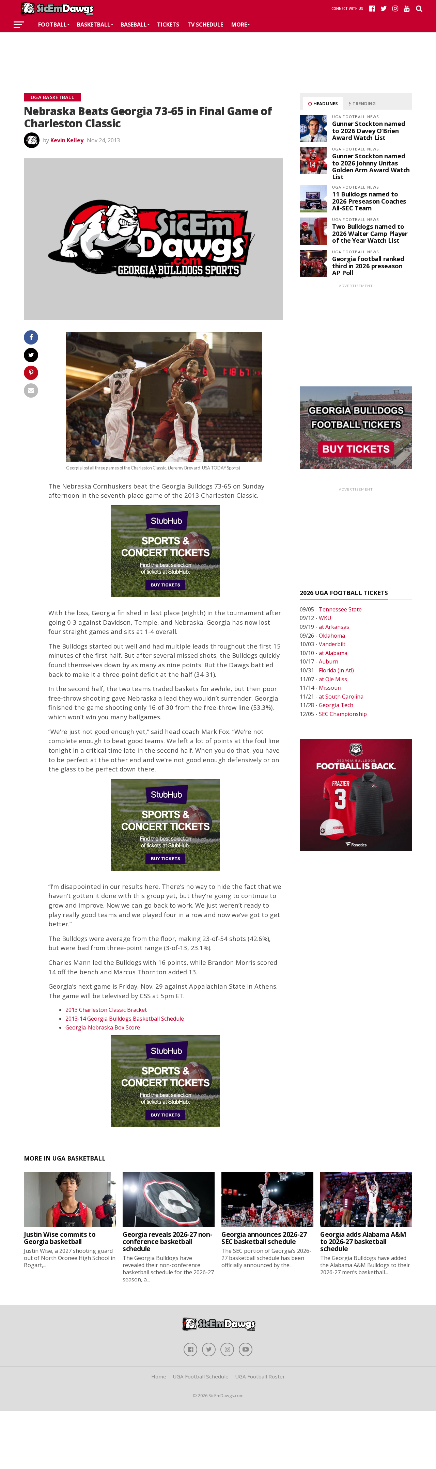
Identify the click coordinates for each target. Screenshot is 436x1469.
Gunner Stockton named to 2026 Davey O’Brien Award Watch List (368, 130)
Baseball (134, 24)
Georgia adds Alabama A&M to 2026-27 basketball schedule (363, 1241)
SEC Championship (343, 714)
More (239, 24)
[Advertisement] (218, 52)
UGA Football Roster (260, 1376)
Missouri (330, 687)
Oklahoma (332, 635)
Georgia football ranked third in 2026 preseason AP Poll (368, 265)
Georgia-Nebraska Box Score (102, 1027)
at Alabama (333, 653)
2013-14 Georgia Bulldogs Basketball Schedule (124, 1018)
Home (158, 1376)
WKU (325, 618)
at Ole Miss (333, 679)
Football (52, 24)
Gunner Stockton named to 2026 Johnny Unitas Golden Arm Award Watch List (371, 166)
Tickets (168, 24)
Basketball (93, 24)
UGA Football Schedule (201, 1376)
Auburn (328, 661)
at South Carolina (341, 696)
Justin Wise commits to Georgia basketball (60, 1238)
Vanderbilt (332, 644)
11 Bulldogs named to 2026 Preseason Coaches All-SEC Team (369, 201)
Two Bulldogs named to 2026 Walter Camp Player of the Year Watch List (370, 233)
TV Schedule (205, 24)
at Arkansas (334, 626)
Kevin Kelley (66, 140)
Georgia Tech (336, 705)
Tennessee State (340, 609)
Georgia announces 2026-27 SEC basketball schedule (264, 1238)
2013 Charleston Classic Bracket (106, 1009)
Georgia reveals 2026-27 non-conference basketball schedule (167, 1241)
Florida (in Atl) (336, 670)
